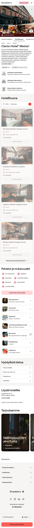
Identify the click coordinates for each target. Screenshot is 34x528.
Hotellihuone (19, 39)
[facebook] (11, 499)
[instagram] (15, 499)
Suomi (8, 43)
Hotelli (3, 43)
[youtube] (23, 499)
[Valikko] (31, 3)
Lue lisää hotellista (6, 64)
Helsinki (15, 43)
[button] (17, 118)
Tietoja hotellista (6, 39)
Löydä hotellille (5, 398)
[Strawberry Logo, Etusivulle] (6, 3)
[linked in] (19, 499)
